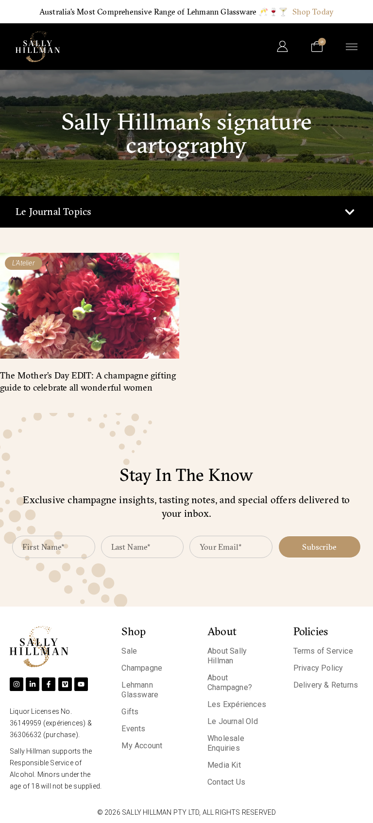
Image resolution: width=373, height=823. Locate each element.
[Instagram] (16, 684)
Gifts (129, 711)
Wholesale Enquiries (225, 743)
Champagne (141, 668)
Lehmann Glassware (139, 689)
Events (133, 728)
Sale (129, 651)
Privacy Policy (318, 668)
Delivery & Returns (325, 685)
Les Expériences (236, 704)
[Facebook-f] (48, 684)
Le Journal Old (232, 721)
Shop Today (313, 12)
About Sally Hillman (227, 655)
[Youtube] (81, 684)
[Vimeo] (65, 684)
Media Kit (224, 765)
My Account (141, 745)
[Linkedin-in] (32, 684)
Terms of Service (323, 651)
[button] (349, 212)
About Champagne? (229, 682)
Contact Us (226, 782)
